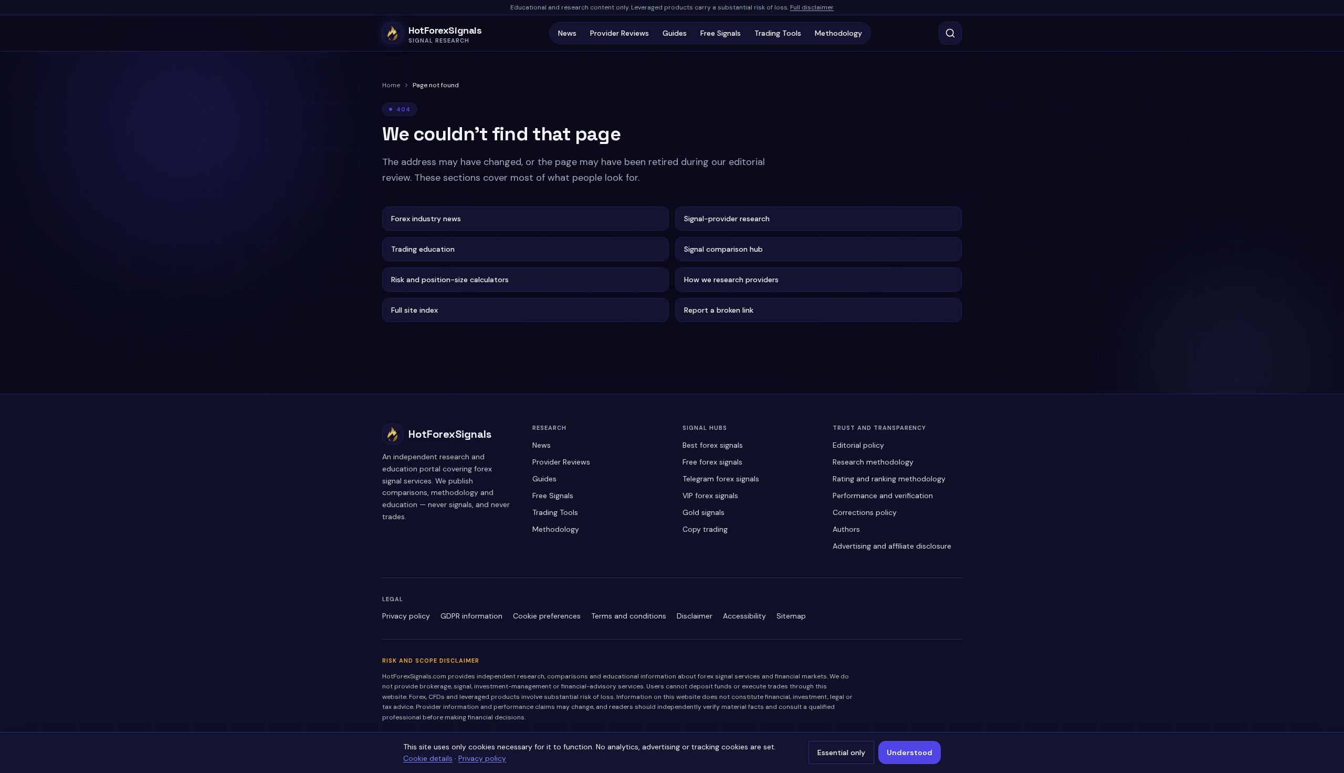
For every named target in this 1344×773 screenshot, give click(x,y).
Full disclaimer (812, 7)
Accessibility (744, 616)
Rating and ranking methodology (889, 478)
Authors (846, 529)
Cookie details (428, 758)
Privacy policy (406, 616)
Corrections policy (865, 512)
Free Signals (720, 33)
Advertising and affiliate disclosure (892, 546)
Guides (675, 33)
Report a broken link (718, 310)
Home (391, 85)
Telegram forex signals (720, 478)
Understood (909, 752)
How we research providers (731, 279)
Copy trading (705, 529)
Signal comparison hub (723, 249)
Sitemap (791, 616)
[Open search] (950, 33)
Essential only (841, 752)
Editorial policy (858, 445)
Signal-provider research (727, 218)
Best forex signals (712, 445)
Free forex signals (712, 462)
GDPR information (471, 616)
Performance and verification (883, 495)
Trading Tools (777, 33)
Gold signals (703, 512)
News (567, 33)
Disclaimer (694, 616)
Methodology (838, 33)
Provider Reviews (619, 33)
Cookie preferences (547, 616)
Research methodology (873, 462)
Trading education (423, 249)
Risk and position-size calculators (450, 279)
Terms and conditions (628, 616)
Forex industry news (426, 218)
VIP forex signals (710, 495)
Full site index (414, 310)
